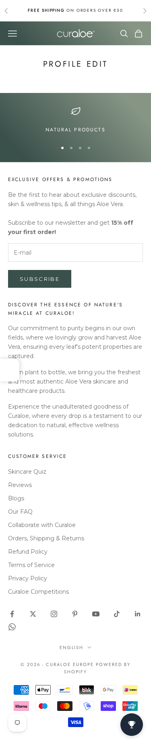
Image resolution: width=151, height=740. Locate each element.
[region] (75, 120)
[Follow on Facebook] (12, 614)
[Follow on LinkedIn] (138, 614)
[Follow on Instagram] (54, 614)
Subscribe (40, 279)
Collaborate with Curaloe (42, 525)
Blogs (16, 498)
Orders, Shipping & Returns (46, 538)
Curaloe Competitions (38, 591)
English (72, 647)
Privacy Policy (27, 578)
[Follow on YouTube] (96, 614)
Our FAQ (20, 511)
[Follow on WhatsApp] (12, 627)
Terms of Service (31, 565)
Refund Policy (28, 551)
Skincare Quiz (27, 471)
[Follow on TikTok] (117, 614)
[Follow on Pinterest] (75, 614)
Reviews (20, 485)
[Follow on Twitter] (33, 614)
